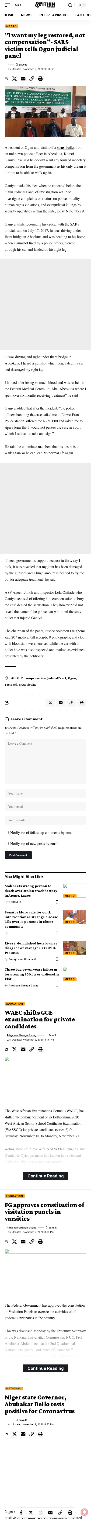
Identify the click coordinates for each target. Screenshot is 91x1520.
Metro (11, 26)
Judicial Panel (56, 678)
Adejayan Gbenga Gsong (23, 985)
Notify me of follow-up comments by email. (42, 832)
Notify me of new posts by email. (34, 843)
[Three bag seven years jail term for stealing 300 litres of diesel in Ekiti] (74, 974)
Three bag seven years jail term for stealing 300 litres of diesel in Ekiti (32, 974)
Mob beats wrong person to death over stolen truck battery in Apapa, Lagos (31, 890)
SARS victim (27, 684)
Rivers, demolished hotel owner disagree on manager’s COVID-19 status (31, 947)
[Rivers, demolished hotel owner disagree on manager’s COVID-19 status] (74, 948)
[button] (9, 5)
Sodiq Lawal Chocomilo (23, 959)
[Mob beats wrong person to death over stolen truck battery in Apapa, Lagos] (74, 891)
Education (14, 1003)
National (13, 1388)
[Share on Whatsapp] (41, 1512)
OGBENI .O (15, 902)
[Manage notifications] (84, 1512)
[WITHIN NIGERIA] (45, 5)
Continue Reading (46, 1175)
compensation (35, 678)
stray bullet (65, 147)
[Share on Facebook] (21, 1512)
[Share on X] (14, 79)
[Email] (23, 79)
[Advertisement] (45, 304)
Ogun (72, 678)
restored (11, 684)
